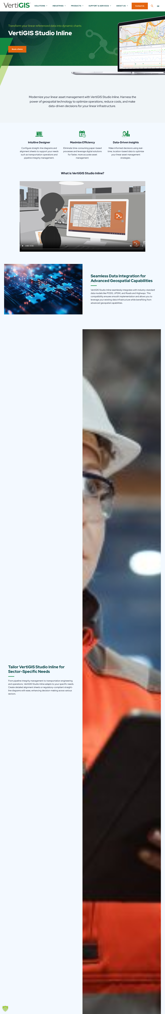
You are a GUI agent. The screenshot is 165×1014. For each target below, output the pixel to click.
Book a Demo (17, 49)
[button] (5, 1008)
